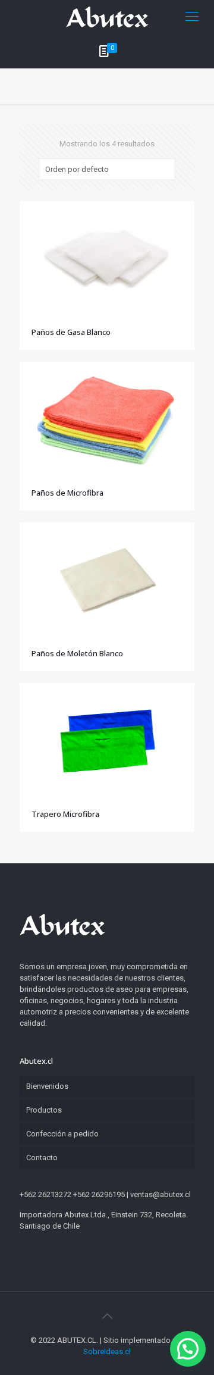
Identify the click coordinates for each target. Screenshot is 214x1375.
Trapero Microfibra (65, 814)
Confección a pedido (62, 1133)
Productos (44, 1109)
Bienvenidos (47, 1086)
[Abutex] (107, 16)
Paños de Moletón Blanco (77, 653)
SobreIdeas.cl (107, 1351)
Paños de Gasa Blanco (71, 332)
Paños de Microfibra (67, 492)
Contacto (42, 1157)
